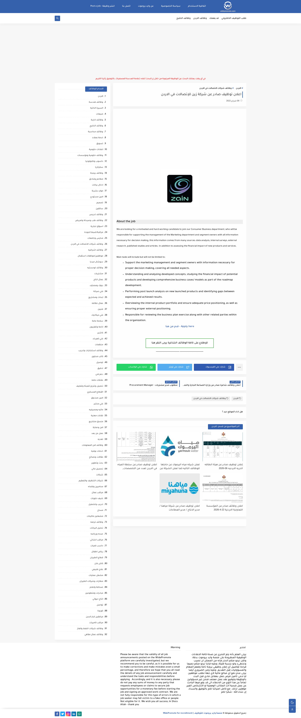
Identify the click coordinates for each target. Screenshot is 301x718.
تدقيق (100, 368)
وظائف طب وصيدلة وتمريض (89, 221)
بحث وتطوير (97, 463)
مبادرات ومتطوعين (94, 593)
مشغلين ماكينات (95, 516)
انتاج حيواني (97, 599)
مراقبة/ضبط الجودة (93, 232)
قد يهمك (214, 18)
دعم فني (99, 374)
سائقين (99, 209)
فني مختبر (98, 404)
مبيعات (99, 114)
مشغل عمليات (96, 575)
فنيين (100, 309)
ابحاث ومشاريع (95, 297)
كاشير (100, 333)
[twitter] (62, 714)
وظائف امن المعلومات (92, 445)
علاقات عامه (97, 380)
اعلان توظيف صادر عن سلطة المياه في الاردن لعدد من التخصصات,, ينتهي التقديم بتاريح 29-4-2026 (137, 466)
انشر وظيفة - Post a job (102, 6)
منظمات (99, 345)
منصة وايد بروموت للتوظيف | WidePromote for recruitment (192, 713)
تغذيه (100, 439)
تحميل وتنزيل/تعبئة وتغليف (89, 386)
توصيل (99, 363)
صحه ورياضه (97, 534)
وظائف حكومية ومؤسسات (90, 155)
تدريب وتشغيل (95, 504)
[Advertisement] (150, 50)
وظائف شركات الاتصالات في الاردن (215, 88)
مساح (100, 510)
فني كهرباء (98, 339)
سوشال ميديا (96, 262)
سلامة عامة (97, 321)
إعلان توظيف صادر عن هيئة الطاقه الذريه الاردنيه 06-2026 (224, 466)
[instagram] (68, 714)
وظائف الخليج (183, 18)
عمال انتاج (98, 280)
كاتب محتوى (97, 357)
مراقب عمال (97, 493)
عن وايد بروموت (146, 6)
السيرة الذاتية (96, 108)
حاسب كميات (96, 546)
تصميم (100, 203)
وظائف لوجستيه (95, 268)
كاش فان (98, 564)
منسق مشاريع (96, 422)
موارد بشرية (97, 191)
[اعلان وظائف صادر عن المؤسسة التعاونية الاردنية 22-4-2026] (222, 488)
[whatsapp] (79, 714)
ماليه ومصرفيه (96, 410)
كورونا (100, 611)
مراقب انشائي (96, 540)
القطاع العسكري (95, 392)
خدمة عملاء (97, 138)
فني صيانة (98, 292)
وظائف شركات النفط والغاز (90, 629)
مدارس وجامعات (95, 238)
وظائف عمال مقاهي (93, 635)
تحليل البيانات (96, 528)
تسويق (99, 144)
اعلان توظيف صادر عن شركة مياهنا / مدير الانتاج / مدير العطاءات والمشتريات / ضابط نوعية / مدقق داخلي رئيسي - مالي (180, 508)
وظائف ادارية (97, 120)
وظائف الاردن (200, 18)
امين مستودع (96, 197)
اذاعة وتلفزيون (96, 327)
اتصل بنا (126, 6)
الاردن (238, 88)
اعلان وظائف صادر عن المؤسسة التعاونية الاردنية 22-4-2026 (224, 508)
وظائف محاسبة (95, 132)
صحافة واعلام (96, 587)
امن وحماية (98, 428)
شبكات (99, 475)
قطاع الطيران (96, 558)
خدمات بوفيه (97, 451)
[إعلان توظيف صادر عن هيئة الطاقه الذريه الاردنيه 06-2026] (222, 447)
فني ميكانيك (97, 315)
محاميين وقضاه (95, 487)
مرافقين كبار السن (94, 617)
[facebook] (57, 714)
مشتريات (98, 274)
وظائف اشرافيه (95, 250)
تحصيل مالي (97, 469)
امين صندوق (97, 398)
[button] (214, 367)
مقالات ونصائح (96, 457)
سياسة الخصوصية (170, 6)
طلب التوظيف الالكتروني (233, 18)
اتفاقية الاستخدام (197, 6)
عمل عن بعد (97, 434)
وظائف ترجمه (96, 522)
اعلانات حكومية (96, 150)
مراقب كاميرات (96, 623)
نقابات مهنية (97, 416)
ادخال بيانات (97, 185)
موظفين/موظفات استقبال (90, 256)
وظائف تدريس (96, 215)
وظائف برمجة (96, 173)
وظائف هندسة (96, 102)
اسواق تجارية (97, 226)
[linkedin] (73, 714)
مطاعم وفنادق (96, 179)
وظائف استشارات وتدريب (90, 351)
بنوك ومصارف (96, 286)
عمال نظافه (97, 303)
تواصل (100, 605)
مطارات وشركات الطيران (91, 581)
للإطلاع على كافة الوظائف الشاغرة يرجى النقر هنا (180, 343)
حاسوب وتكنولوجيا (94, 161)
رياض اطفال (97, 552)
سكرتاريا (99, 167)
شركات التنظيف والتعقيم (91, 481)
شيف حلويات (97, 499)
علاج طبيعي (97, 570)
